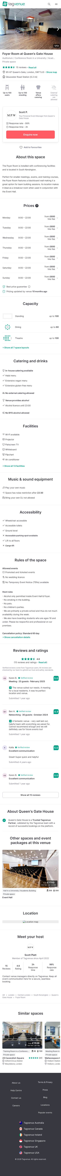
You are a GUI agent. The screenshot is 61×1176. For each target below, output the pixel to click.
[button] (49, 4)
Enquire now (30, 134)
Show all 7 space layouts (16, 347)
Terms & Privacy (45, 1082)
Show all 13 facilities (14, 466)
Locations (45, 1105)
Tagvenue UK (31, 1146)
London (11, 995)
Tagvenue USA (31, 1152)
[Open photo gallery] (30, 29)
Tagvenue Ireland (33, 1134)
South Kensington (41, 995)
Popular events (45, 1112)
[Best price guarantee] (29, 286)
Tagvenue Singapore (34, 1140)
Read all (32, 67)
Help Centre (16, 1090)
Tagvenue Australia (34, 1122)
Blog (45, 1097)
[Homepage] (13, 4)
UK (3, 995)
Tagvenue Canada (33, 1128)
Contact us (16, 1098)
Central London (24, 995)
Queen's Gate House (36, 811)
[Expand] (56, 4)
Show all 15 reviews (30, 795)
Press (45, 1090)
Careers (16, 1105)
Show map (51, 72)
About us (16, 1083)
